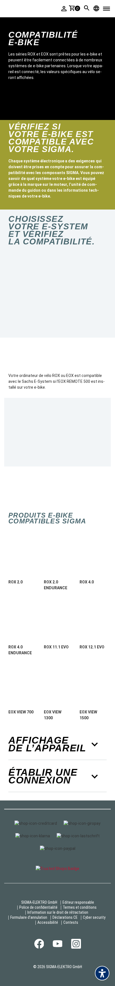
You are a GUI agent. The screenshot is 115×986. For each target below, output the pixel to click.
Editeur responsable (78, 902)
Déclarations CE (65, 917)
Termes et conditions (80, 907)
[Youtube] (58, 946)
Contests (70, 922)
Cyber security (94, 917)
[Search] (87, 8)
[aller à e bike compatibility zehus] (44, 293)
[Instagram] (76, 947)
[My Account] (64, 8)
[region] (57, 293)
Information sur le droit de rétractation (57, 912)
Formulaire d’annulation (28, 917)
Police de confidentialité (38, 907)
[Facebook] (39, 947)
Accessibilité (47, 922)
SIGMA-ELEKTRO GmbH (39, 902)
